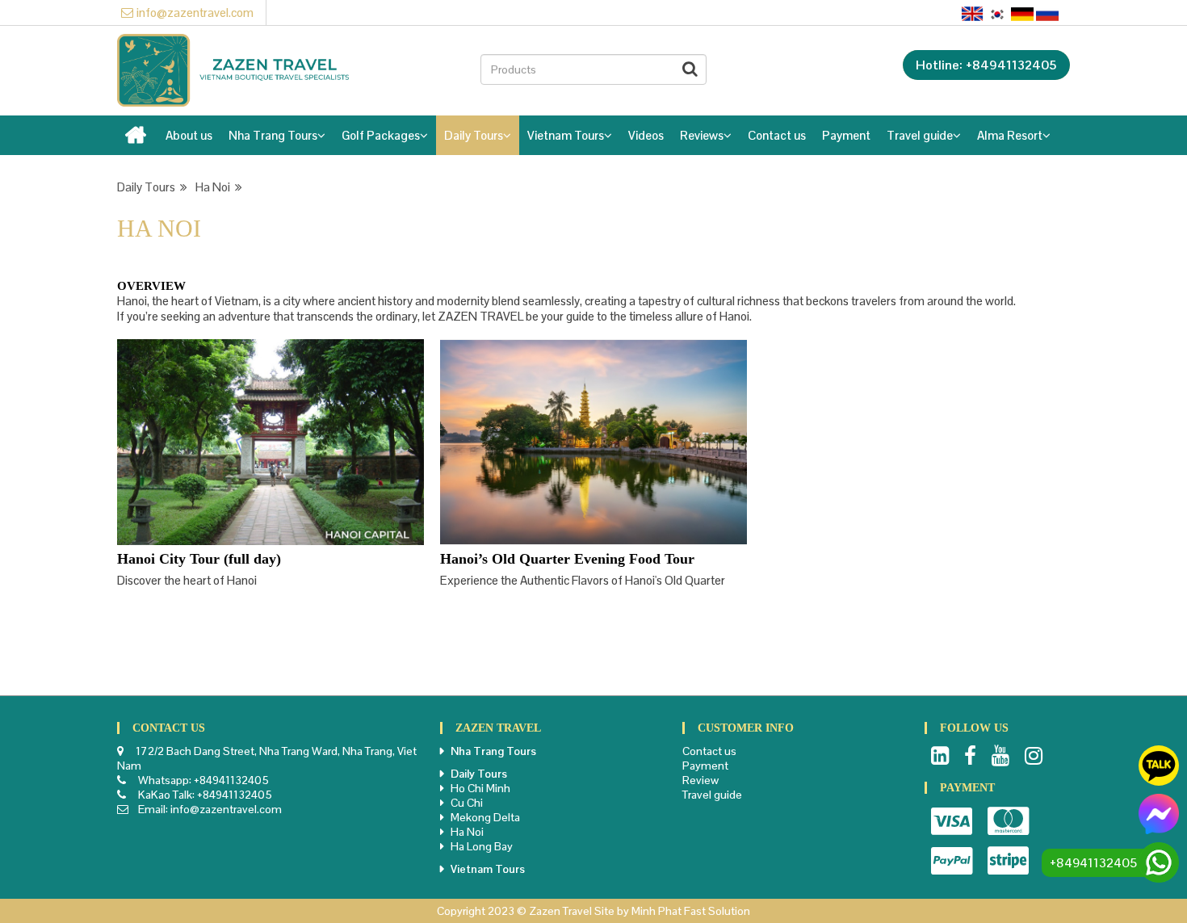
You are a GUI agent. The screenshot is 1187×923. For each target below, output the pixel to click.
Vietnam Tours (565, 135)
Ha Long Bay (482, 846)
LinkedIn (940, 756)
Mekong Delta (485, 817)
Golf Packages (381, 135)
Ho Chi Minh (480, 788)
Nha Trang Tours (273, 135)
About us (189, 135)
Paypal (952, 861)
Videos (646, 135)
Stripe (1008, 861)
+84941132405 (231, 780)
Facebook (970, 756)
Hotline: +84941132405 (986, 65)
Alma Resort (1009, 135)
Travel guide (920, 135)
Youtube (1000, 756)
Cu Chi (467, 802)
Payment (846, 135)
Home (137, 140)
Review (700, 780)
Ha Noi (215, 187)
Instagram (1033, 756)
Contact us (777, 135)
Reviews (702, 135)
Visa (952, 821)
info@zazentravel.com (195, 12)
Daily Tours (473, 135)
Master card (1008, 821)
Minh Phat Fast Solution (690, 911)
